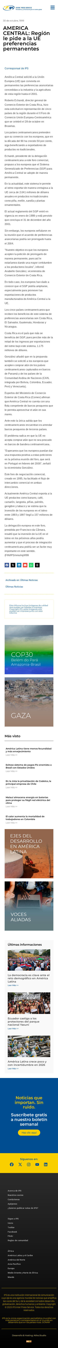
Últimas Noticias (29, 580)
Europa (11, 1268)
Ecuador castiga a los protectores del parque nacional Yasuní (23, 1021)
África (11, 1251)
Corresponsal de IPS (16, 68)
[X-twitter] (20, 1164)
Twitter (11, 1227)
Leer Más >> (11, 755)
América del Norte (16, 1260)
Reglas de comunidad (18, 1240)
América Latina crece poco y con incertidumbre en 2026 (27, 1063)
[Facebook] (11, 1164)
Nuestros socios (16, 1195)
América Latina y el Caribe (20, 1255)
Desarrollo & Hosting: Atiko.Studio (29, 1335)
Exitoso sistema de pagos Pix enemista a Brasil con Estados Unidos (29, 766)
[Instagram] (28, 1164)
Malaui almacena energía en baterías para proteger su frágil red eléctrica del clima (28, 800)
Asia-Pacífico (14, 1264)
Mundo (11, 1277)
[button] (7, 565)
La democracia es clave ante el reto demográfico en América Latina (28, 978)
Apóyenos (12, 1204)
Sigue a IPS (13, 1219)
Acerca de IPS (14, 1191)
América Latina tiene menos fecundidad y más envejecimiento (29, 750)
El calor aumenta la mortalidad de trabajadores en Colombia (25, 818)
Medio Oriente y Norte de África (23, 1273)
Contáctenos (14, 1199)
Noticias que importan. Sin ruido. (29, 1102)
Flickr (10, 1236)
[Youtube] (37, 1164)
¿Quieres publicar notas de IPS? (23, 1208)
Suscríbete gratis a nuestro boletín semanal (29, 1119)
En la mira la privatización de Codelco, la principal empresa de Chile (28, 782)
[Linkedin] (45, 1164)
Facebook (12, 1232)
